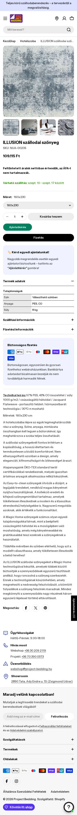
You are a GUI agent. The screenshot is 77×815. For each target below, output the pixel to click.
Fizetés (38, 237)
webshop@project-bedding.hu (31, 669)
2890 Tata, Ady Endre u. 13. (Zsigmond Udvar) (42, 681)
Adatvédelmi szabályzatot (26, 730)
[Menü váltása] (5, 18)
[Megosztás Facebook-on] (26, 608)
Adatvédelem (60, 791)
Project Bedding (25, 799)
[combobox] (38, 29)
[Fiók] (64, 18)
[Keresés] (69, 29)
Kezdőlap (9, 41)
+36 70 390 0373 (33, 656)
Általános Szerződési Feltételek (24, 791)
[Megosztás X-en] (35, 608)
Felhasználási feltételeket (55, 726)
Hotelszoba (28, 41)
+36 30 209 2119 (35, 650)
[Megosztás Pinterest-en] (45, 608)
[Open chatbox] (69, 807)
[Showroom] (57, 18)
